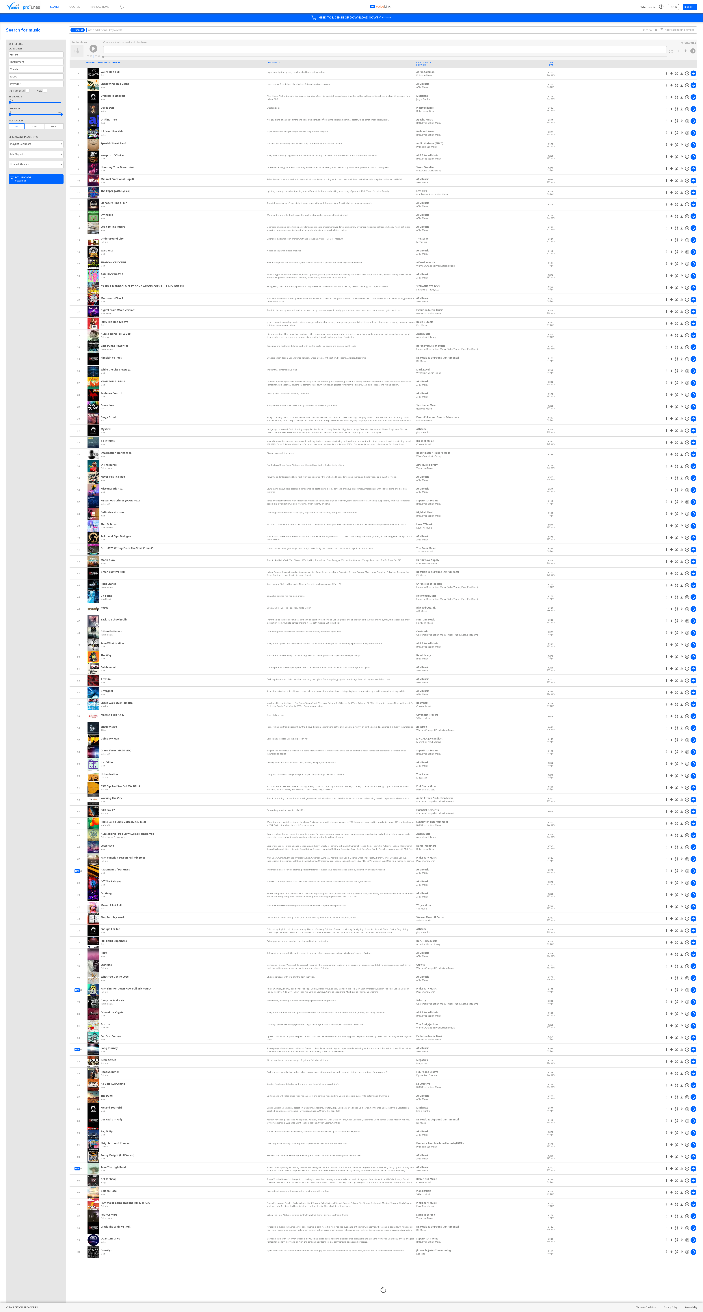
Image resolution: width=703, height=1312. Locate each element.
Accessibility (691, 1307)
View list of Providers (22, 1307)
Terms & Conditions (646, 1307)
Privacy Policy (670, 1307)
